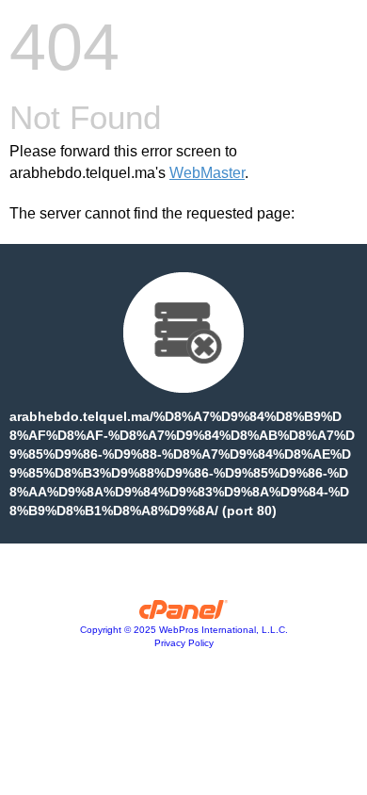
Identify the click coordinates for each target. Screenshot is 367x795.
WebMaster (207, 173)
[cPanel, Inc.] (184, 614)
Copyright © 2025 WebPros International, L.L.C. (184, 630)
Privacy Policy (184, 643)
